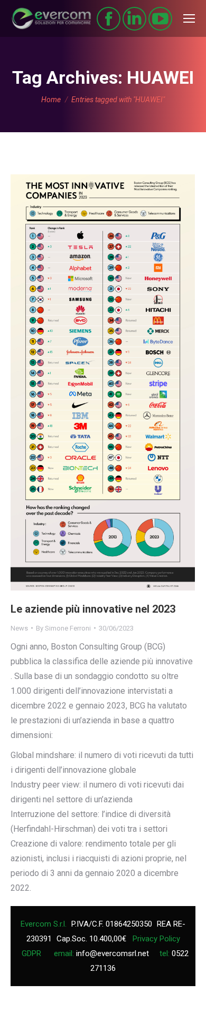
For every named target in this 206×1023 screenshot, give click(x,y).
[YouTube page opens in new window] (160, 19)
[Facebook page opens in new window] (108, 19)
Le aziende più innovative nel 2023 (93, 609)
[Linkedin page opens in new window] (134, 19)
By (63, 628)
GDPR (31, 953)
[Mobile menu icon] (189, 18)
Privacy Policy (156, 938)
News (19, 628)
